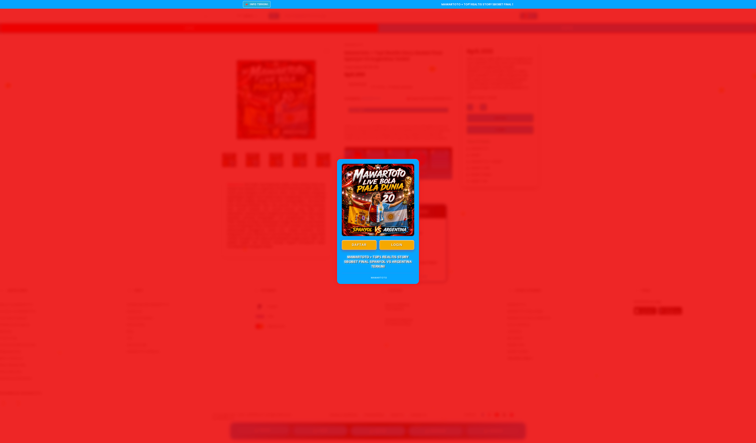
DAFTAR (359, 245)
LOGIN (397, 245)
